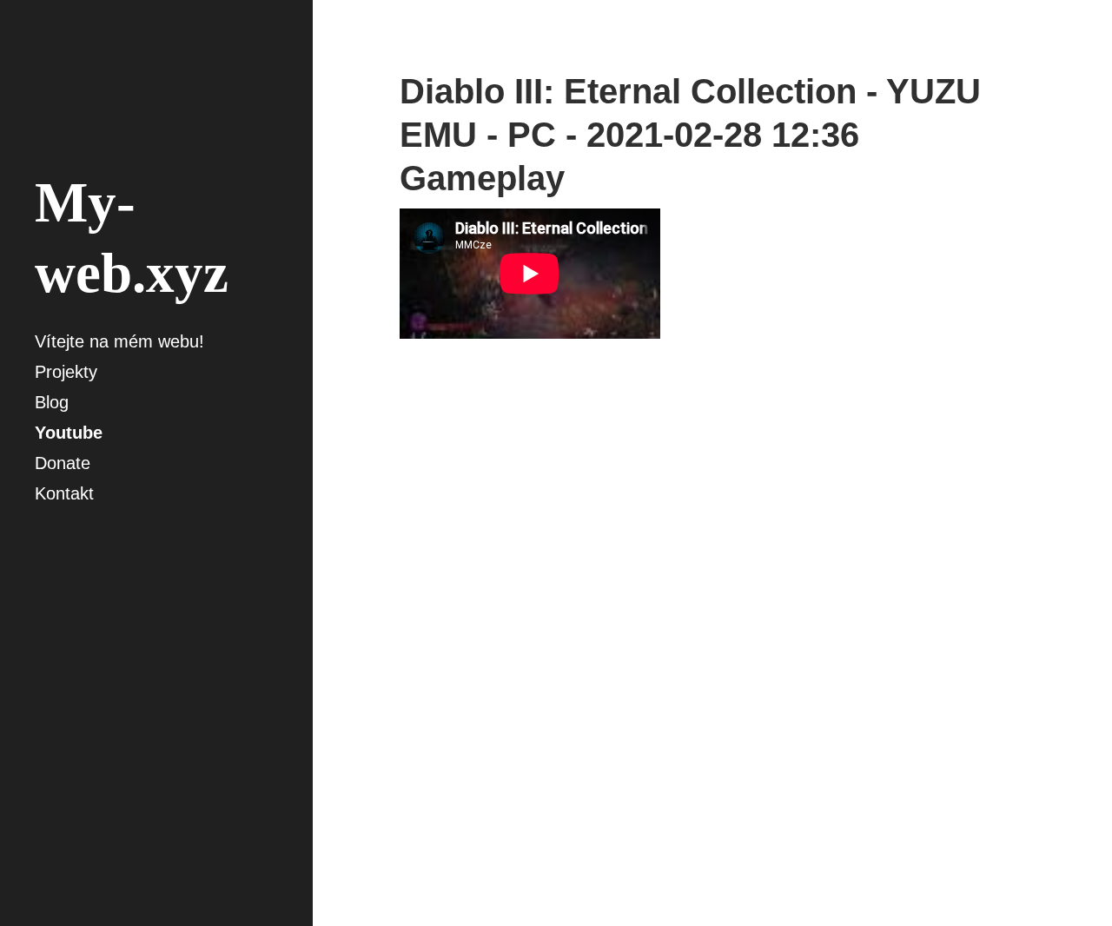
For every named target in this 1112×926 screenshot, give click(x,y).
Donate (62, 463)
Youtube (69, 432)
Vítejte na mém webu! (119, 341)
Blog (52, 402)
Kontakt (64, 493)
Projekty (66, 371)
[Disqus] (712, 632)
